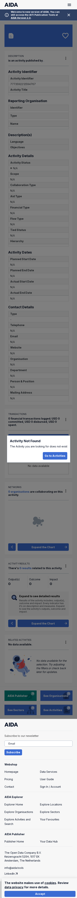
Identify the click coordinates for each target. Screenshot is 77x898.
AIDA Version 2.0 (21, 17)
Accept (40, 893)
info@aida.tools (14, 867)
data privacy (14, 887)
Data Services (48, 771)
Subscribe (13, 752)
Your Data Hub (49, 841)
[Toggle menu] (69, 4)
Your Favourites (49, 819)
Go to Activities (55, 455)
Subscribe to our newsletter (21, 735)
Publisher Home (14, 841)
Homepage (11, 771)
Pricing (8, 779)
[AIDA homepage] (11, 5)
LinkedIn (9, 873)
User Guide (47, 779)
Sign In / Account (50, 786)
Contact (9, 786)
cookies (50, 883)
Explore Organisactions (18, 811)
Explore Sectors (50, 811)
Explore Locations (51, 804)
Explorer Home (13, 804)
